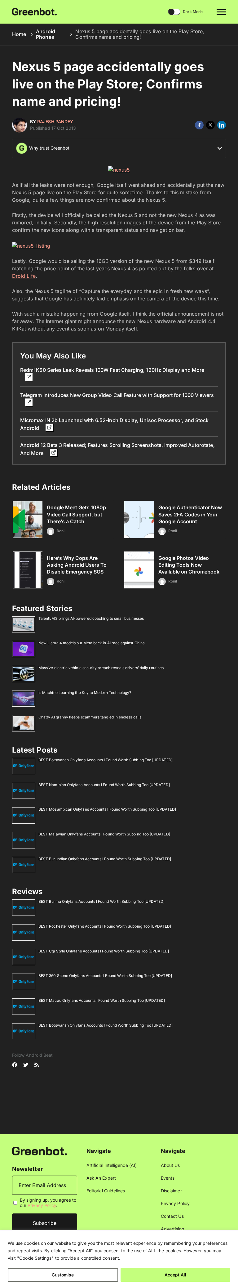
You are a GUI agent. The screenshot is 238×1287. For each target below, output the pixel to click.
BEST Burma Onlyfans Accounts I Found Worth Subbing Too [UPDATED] (101, 901)
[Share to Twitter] (210, 125)
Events (167, 1178)
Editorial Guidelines (105, 1190)
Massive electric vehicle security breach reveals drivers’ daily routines (101, 667)
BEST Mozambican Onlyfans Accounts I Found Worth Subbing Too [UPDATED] (107, 809)
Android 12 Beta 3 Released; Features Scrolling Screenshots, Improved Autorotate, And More (117, 449)
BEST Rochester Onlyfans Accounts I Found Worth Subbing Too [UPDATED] (104, 926)
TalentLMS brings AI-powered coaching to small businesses (91, 618)
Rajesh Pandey (55, 121)
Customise (63, 1274)
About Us (170, 1165)
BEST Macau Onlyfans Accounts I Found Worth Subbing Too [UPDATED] (101, 1000)
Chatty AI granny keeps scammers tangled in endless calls (89, 717)
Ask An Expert (101, 1178)
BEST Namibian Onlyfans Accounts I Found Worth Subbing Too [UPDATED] (104, 784)
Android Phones (45, 34)
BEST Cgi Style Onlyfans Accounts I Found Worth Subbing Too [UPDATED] (103, 951)
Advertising (172, 1228)
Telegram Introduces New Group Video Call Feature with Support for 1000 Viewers (117, 395)
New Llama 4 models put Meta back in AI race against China (91, 643)
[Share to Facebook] (199, 125)
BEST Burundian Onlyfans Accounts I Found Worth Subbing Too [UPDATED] (104, 859)
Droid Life (24, 276)
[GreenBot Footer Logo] (39, 1150)
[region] (119, 1258)
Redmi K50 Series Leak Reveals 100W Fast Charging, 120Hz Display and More (112, 370)
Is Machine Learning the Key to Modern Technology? (84, 692)
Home (19, 34)
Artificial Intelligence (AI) (111, 1165)
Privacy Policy (42, 1205)
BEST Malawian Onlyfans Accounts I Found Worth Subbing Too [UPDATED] (104, 834)
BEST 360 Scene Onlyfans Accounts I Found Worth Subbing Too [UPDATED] (105, 975)
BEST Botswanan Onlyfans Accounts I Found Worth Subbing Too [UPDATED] (105, 760)
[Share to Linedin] (221, 125)
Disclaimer (171, 1190)
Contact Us (172, 1216)
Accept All (175, 1274)
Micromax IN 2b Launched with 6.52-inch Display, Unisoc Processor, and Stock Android (114, 424)
